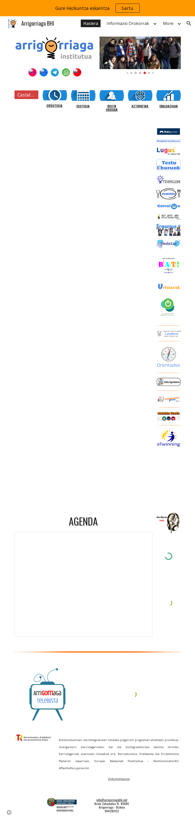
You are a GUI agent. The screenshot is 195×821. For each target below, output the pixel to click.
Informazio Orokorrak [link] (128, 23)
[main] (55, 105)
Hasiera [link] (90, 23)
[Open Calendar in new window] (142, 538)
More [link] (168, 23)
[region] (97, 8)
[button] (189, 23)
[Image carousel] (140, 55)
